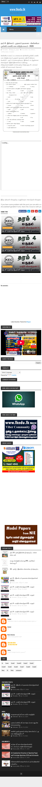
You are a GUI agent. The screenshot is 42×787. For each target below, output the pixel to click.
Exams (7, 663)
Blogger (29, 322)
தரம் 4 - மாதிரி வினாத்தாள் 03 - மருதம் (13, 250)
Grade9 (34, 667)
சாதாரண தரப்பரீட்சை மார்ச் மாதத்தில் (23, 714)
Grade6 (16, 667)
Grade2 (25, 663)
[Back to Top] (21, 774)
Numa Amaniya (11, 635)
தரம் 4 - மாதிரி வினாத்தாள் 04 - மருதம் (13, 231)
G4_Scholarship (7, 228)
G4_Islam (25, 50)
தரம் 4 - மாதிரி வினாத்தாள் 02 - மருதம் (13, 270)
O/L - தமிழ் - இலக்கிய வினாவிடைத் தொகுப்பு (24, 569)
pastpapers (18, 670)
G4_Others (31, 50)
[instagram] (32, 2)
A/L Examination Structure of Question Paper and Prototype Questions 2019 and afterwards (24, 754)
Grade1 (12, 663)
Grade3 (31, 663)
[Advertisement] (21, 496)
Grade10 (19, 663)
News (3, 670)
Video (12, 670)
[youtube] (40, 2)
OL (7, 670)
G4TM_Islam (4, 52)
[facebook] (29, 2)
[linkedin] (34, 2)
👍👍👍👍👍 (11, 642)
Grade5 (10, 667)
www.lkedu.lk (17, 9)
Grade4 (11, 52)
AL (2, 663)
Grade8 (28, 667)
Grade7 (22, 667)
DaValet (9, 619)
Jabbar (9, 650)
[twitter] (37, 2)
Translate (13, 375)
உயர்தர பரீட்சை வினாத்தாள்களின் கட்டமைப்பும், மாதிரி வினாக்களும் (21, 745)
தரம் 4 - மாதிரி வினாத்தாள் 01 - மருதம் (22, 611)
